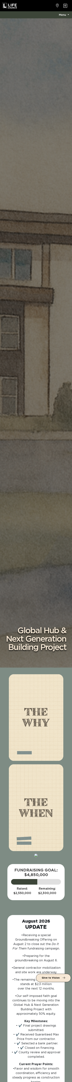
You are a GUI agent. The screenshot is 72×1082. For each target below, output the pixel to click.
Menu (63, 14)
